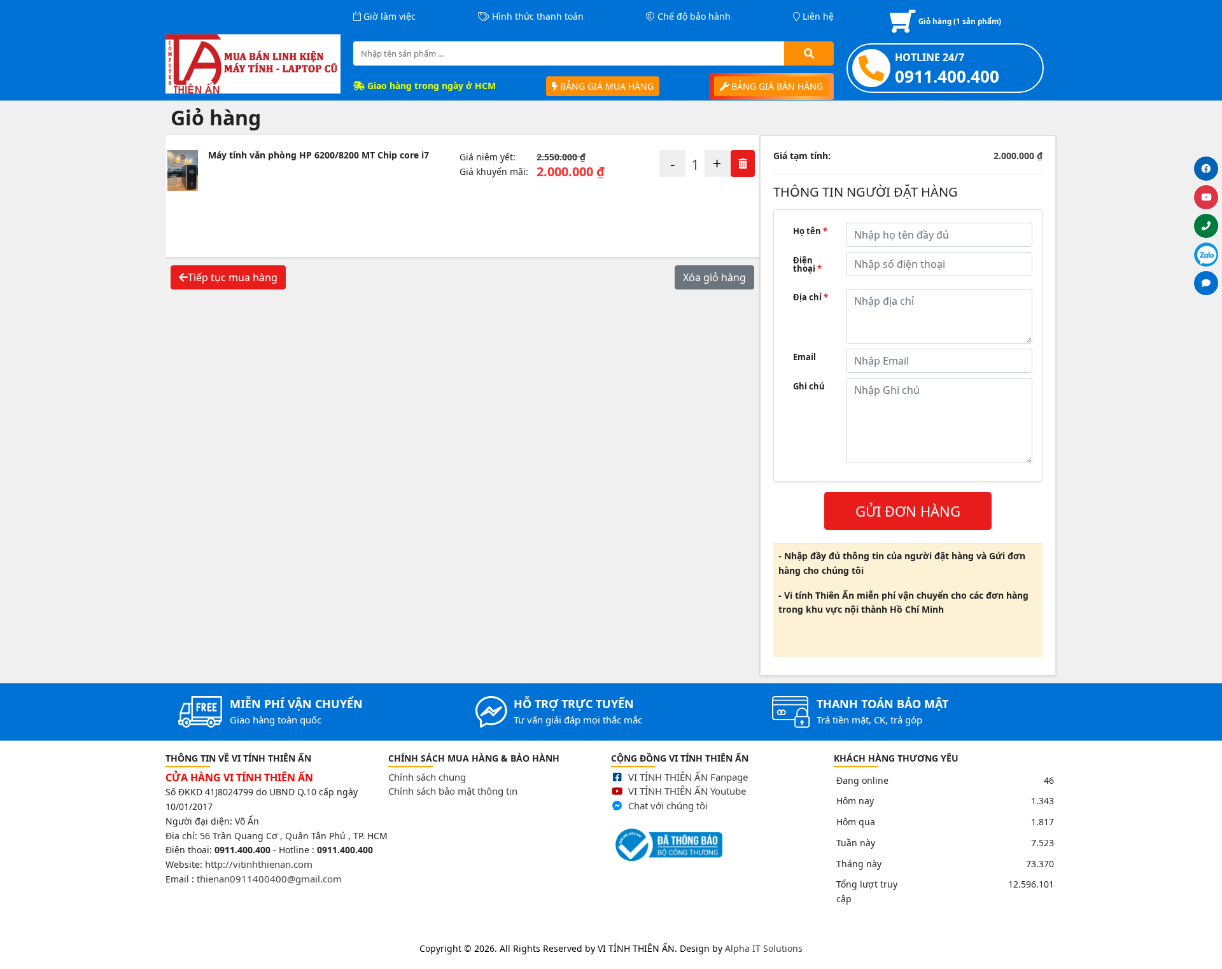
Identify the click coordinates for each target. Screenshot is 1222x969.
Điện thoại (807, 264)
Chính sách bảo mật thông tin (452, 790)
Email (804, 357)
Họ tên (810, 231)
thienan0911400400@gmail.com (269, 878)
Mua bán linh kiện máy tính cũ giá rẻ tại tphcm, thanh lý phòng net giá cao (160, 932)
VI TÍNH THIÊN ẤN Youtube (687, 790)
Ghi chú (809, 386)
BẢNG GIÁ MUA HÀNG (606, 86)
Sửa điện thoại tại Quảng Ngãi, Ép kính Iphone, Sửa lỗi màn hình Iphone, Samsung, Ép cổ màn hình (538, 932)
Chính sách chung (427, 776)
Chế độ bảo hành (693, 16)
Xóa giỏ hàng (714, 277)
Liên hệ (817, 16)
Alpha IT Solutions (764, 948)
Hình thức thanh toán (536, 16)
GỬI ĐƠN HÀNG (907, 510)
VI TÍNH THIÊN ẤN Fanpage (688, 776)
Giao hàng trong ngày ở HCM (430, 86)
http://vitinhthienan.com (259, 864)
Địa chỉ (810, 297)
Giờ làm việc (388, 16)
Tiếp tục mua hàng (232, 277)
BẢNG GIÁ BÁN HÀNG (776, 86)
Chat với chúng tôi (668, 805)
